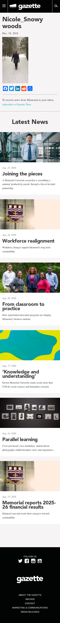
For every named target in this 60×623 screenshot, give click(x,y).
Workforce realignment (28, 241)
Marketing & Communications (30, 607)
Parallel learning (20, 439)
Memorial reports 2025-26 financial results (29, 504)
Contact (30, 603)
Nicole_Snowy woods (22, 22)
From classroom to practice (23, 306)
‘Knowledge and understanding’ (20, 374)
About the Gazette (30, 595)
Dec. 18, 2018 (10, 33)
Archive (30, 599)
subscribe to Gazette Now (16, 104)
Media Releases (30, 612)
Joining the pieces (22, 174)
